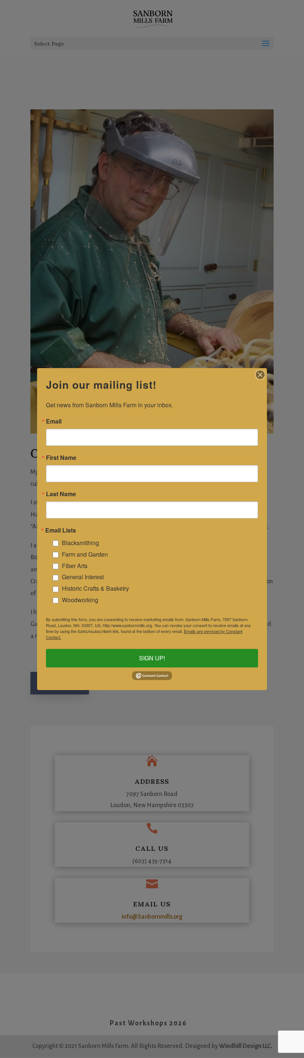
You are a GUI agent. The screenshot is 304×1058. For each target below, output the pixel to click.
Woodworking (80, 600)
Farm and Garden (85, 554)
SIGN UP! (152, 658)
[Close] (260, 374)
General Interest (83, 577)
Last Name (61, 494)
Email (54, 421)
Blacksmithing (80, 542)
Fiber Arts (74, 565)
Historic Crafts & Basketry (95, 588)
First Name (61, 458)
